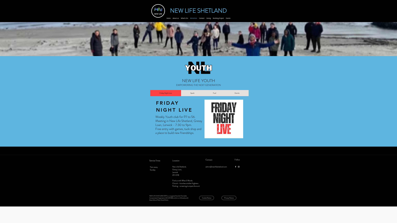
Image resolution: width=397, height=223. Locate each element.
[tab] (165, 93)
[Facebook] (236, 167)
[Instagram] (239, 167)
